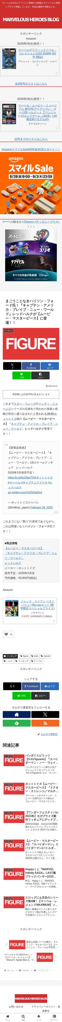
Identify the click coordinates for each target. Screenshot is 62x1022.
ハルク (9, 661)
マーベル (38, 661)
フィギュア (23, 661)
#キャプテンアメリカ (34, 482)
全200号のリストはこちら (31, 83)
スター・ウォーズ (25, 403)
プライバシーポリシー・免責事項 (45, 1008)
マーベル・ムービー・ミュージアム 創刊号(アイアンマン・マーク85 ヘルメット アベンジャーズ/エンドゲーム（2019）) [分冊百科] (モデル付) (37, 112)
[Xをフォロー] (45, 714)
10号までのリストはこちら (31, 139)
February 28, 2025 (41, 507)
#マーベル (14, 482)
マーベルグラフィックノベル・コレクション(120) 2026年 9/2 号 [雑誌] (37, 53)
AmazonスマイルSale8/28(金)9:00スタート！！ (31, 149)
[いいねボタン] (6, 634)
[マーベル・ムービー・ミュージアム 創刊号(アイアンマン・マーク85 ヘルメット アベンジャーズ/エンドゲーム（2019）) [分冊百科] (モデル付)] (9, 114)
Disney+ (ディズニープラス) (42, 221)
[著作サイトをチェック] (17, 714)
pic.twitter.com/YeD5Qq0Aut (25, 492)
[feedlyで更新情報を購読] (17, 723)
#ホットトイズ (44, 477)
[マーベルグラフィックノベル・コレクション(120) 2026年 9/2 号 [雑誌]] (9, 58)
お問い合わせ (16, 1006)
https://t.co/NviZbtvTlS (21, 477)
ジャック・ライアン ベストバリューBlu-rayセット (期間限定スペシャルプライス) (37, 605)
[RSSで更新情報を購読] (45, 723)
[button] (40, 375)
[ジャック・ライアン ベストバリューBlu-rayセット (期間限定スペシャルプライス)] (12, 608)
